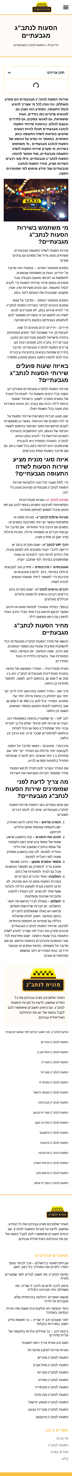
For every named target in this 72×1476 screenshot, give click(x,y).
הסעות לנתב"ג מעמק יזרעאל (50, 1092)
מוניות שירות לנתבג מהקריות (48, 1350)
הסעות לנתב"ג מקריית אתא (51, 1183)
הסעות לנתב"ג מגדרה (54, 1062)
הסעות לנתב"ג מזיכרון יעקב (51, 1122)
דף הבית (53, 45)
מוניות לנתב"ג (57, 500)
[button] (66, 7)
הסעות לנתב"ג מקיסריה (53, 1082)
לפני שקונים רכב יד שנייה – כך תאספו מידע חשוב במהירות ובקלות (38, 1322)
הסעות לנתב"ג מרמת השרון (51, 1162)
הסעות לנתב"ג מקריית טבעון (50, 1112)
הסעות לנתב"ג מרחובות (53, 1152)
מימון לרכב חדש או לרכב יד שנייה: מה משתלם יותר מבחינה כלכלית (41, 1288)
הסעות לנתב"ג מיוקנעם (54, 1132)
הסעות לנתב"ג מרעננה (54, 1142)
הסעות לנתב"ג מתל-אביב (52, 1052)
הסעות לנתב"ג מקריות (54, 1072)
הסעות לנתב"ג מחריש (54, 1042)
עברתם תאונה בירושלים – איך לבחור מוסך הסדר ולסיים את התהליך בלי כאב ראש (38, 1265)
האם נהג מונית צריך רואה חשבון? (44, 1343)
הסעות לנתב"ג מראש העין (52, 1173)
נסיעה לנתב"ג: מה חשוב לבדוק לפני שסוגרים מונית (37, 1032)
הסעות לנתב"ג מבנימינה (53, 1102)
